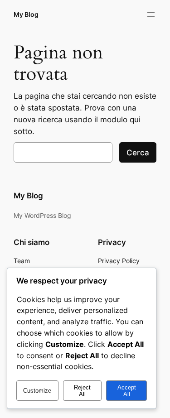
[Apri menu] (151, 14)
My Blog (26, 14)
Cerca (137, 152)
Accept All (126, 391)
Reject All (82, 391)
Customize (37, 390)
